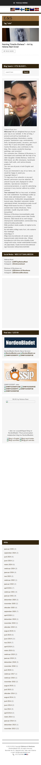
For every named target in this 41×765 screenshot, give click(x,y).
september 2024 (10, 553)
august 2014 (8, 697)
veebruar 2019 (9, 654)
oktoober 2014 (9, 693)
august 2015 (8, 685)
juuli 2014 (7, 701)
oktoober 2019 (9, 627)
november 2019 (10, 623)
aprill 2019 (8, 646)
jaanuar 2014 (9, 721)
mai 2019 (7, 642)
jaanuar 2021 (9, 596)
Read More (10, 51)
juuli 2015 (7, 689)
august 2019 (8, 631)
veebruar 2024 (9, 568)
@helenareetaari (18, 264)
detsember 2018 (10, 662)
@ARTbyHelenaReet (20, 262)
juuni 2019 (8, 639)
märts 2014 (8, 717)
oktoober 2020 (9, 607)
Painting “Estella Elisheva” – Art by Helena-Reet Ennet (17, 45)
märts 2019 (8, 650)
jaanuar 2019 (9, 658)
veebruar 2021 (9, 592)
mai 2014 (7, 709)
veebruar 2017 (9, 674)
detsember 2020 (10, 600)
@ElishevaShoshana (20, 272)
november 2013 (10, 728)
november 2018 (10, 666)
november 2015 (10, 681)
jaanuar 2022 (9, 584)
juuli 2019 (7, 635)
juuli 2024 (7, 557)
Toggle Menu (22, 3)
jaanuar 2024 (9, 572)
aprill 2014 (8, 713)
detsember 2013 (10, 725)
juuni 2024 (8, 560)
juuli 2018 (7, 670)
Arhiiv (6, 542)
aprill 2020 (8, 615)
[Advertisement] (20, 304)
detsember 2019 (10, 619)
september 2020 (10, 611)
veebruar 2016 (9, 678)
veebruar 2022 (9, 580)
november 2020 (10, 603)
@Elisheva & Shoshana (21, 270)
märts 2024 (8, 564)
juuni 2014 (8, 705)
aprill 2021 (8, 588)
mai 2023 (7, 576)
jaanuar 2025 (9, 549)
